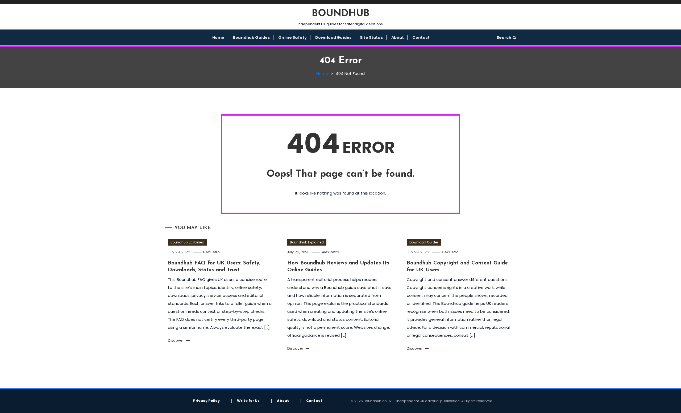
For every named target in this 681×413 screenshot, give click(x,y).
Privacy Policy (206, 401)
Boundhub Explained (187, 242)
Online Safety (292, 37)
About (397, 37)
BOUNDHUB (340, 14)
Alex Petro (211, 252)
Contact (421, 37)
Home (218, 37)
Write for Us (248, 401)
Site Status (371, 37)
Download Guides (333, 37)
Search (504, 37)
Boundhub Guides (251, 37)
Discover (176, 340)
